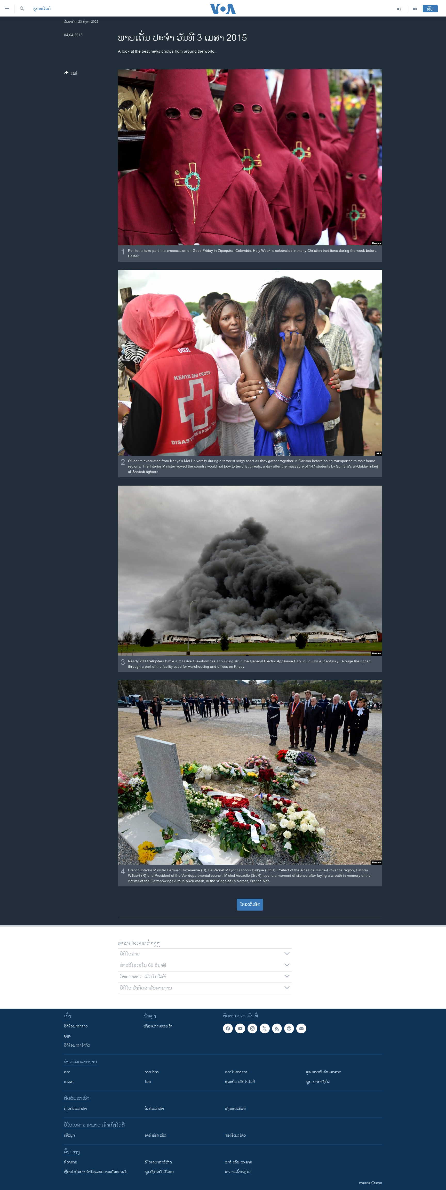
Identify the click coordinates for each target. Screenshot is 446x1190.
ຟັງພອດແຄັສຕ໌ (235, 1108)
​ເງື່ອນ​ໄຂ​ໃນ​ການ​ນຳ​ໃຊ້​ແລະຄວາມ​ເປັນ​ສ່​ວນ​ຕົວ (96, 1172)
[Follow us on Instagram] (252, 1028)
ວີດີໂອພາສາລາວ (76, 1026)
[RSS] (277, 1028)
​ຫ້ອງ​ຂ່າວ (70, 1162)
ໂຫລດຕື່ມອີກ (250, 904)
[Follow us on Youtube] (240, 1028)
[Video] (415, 9)
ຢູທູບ (67, 1036)
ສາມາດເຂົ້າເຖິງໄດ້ (238, 1172)
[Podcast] (289, 1028)
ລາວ (67, 1072)
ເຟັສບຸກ (69, 1135)
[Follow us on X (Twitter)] (264, 1028)
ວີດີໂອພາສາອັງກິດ (77, 1045)
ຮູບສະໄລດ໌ (42, 9)
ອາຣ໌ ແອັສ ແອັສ (155, 1135)
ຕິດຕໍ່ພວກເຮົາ (154, 1108)
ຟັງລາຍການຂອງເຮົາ (158, 1026)
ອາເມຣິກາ (152, 1072)
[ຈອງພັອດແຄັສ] (301, 1028)
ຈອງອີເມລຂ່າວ (235, 1135)
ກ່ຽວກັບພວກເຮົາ (75, 1108)
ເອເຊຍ (69, 1081)
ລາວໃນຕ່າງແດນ (236, 1072)
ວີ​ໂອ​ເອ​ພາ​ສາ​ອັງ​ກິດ (158, 1162)
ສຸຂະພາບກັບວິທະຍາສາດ (323, 1072)
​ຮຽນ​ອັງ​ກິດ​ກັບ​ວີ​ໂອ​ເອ (159, 1172)
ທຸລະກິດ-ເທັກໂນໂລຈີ (240, 1081)
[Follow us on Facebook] (228, 1028)
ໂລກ (148, 1081)
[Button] (70, 74)
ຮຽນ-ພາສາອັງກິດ (318, 1081)
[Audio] (399, 9)
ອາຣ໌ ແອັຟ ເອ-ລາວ (238, 1162)
